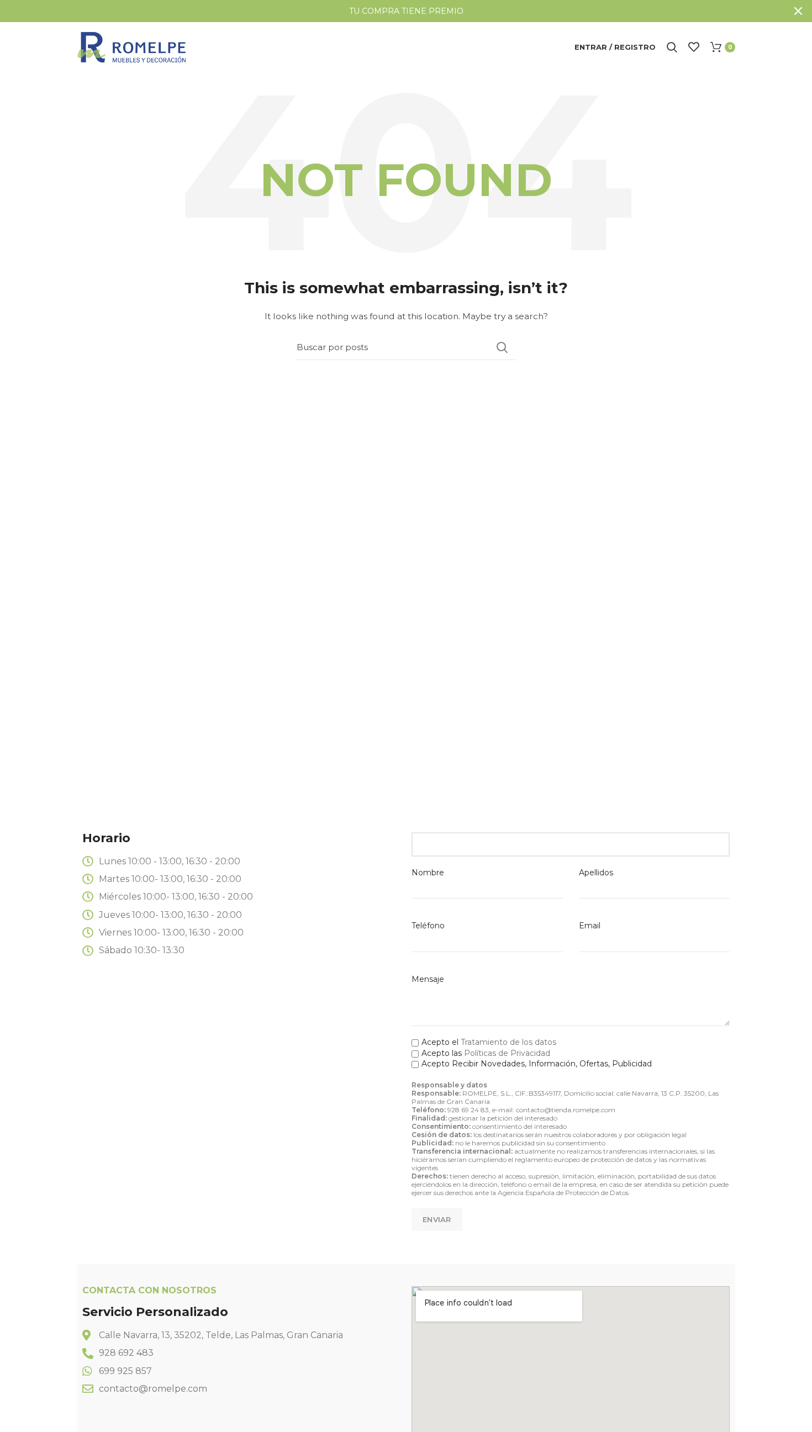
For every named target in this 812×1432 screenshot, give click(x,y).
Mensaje (428, 979)
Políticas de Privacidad (507, 1053)
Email (589, 926)
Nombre (428, 873)
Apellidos (596, 873)
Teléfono (428, 926)
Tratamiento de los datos (508, 1042)
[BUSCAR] (501, 347)
